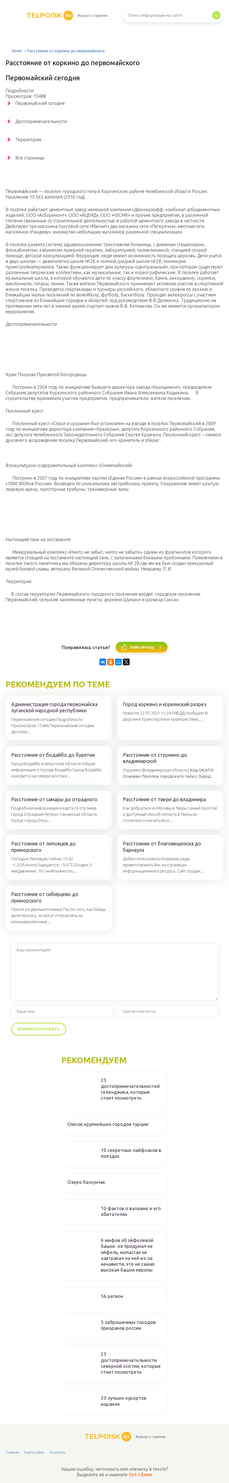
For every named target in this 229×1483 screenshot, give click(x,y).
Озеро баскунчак (86, 1182)
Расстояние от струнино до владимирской (155, 758)
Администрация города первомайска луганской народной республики (54, 707)
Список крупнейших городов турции (107, 1124)
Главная (12, 1452)
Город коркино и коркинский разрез (164, 704)
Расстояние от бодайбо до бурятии (53, 755)
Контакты (57, 1452)
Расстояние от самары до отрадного (54, 799)
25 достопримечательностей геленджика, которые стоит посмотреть (130, 1089)
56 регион (112, 1296)
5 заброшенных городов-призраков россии (129, 1325)
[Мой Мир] (118, 662)
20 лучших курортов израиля (123, 1400)
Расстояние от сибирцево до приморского (44, 897)
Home (17, 51)
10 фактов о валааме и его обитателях (131, 1211)
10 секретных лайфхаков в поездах (131, 1153)
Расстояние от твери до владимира (164, 799)
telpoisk (49, 15)
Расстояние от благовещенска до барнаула (162, 847)
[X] (126, 662)
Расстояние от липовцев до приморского (43, 847)
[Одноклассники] (110, 662)
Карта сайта (34, 1452)
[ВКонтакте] (102, 662)
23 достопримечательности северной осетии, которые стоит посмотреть (131, 1362)
